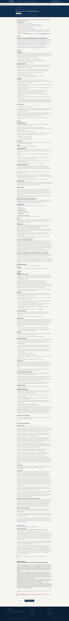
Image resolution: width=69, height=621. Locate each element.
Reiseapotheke (27, 398)
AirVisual (25, 387)
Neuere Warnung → (39, 600)
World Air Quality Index (41, 386)
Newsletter (27, 26)
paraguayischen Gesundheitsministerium (33, 201)
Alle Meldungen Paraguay (29, 600)
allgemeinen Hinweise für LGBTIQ (29, 146)
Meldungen (33, 1)
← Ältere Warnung (20, 600)
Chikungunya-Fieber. (41, 287)
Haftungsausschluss (51, 613)
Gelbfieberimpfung (20, 294)
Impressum (49, 610)
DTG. (22, 402)
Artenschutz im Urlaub (48, 541)
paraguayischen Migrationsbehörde (38, 47)
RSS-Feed (32, 615)
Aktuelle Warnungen (34, 613)
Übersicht (19, 1)
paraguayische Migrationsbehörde (40, 44)
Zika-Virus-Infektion (39, 316)
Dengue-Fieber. (19, 325)
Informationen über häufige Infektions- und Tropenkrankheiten (27, 526)
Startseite (17, 7)
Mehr (18, 420)
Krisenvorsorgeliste (20, 468)
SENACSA (45, 268)
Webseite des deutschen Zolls (42, 195)
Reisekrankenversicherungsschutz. (35, 24)
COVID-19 (39, 202)
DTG (42, 309)
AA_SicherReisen (29, 27)
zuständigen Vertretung (21, 202)
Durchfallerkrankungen (48, 339)
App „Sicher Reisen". (41, 26)
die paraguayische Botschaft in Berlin (25, 44)
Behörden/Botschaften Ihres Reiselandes (36, 29)
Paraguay (20, 7)
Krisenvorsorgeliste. (31, 28)
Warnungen (28, 1)
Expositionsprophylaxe (47, 289)
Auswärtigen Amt (49, 4)
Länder (23, 1)
